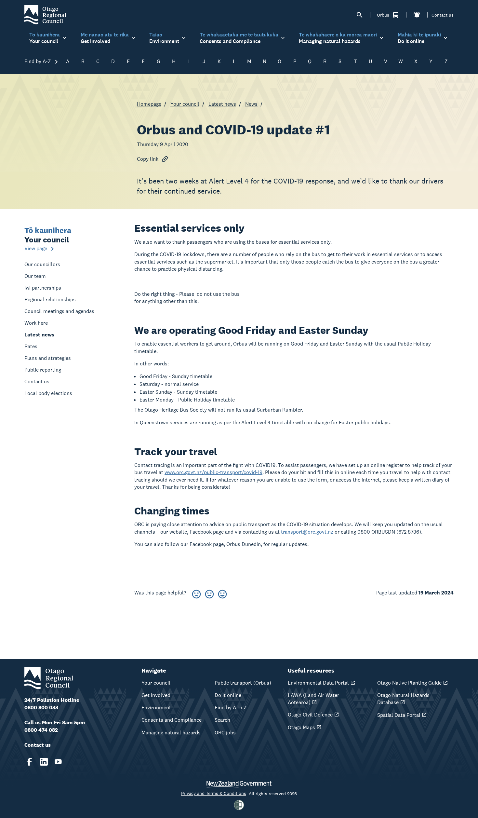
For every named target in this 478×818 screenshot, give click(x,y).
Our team (35, 276)
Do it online (228, 695)
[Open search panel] (359, 14)
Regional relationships (50, 299)
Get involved (155, 695)
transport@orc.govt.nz (307, 531)
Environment (156, 707)
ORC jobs (225, 732)
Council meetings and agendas (59, 311)
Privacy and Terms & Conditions (213, 793)
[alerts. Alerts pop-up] (416, 14)
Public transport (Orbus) (243, 682)
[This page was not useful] (196, 593)
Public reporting (42, 369)
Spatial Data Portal (398, 715)
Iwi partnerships (42, 287)
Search (222, 719)
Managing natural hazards (171, 732)
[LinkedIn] (44, 762)
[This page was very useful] (222, 593)
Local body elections (48, 393)
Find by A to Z (231, 707)
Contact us (443, 15)
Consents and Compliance (171, 719)
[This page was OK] (209, 593)
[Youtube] (58, 762)
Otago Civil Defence (310, 714)
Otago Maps (301, 727)
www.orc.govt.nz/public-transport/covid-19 (213, 472)
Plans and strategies (47, 358)
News (251, 104)
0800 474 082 (41, 730)
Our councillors (42, 264)
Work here (36, 323)
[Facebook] (29, 762)
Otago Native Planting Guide (409, 682)
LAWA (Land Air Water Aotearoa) (313, 699)
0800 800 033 (41, 707)
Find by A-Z (38, 61)
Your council (184, 104)
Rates (30, 346)
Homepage (149, 104)
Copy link (147, 159)
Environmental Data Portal (318, 682)
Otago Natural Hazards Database (403, 699)
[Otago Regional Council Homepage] (45, 14)
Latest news (222, 104)
